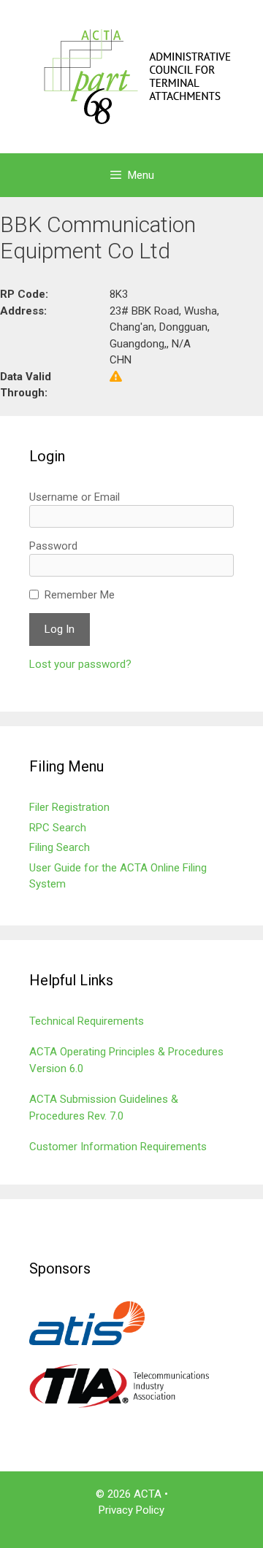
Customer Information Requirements (118, 1146)
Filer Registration (69, 807)
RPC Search (57, 827)
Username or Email (74, 497)
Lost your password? (80, 664)
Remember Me (80, 594)
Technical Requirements (86, 1021)
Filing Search (59, 847)
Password (53, 545)
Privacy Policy (131, 1510)
